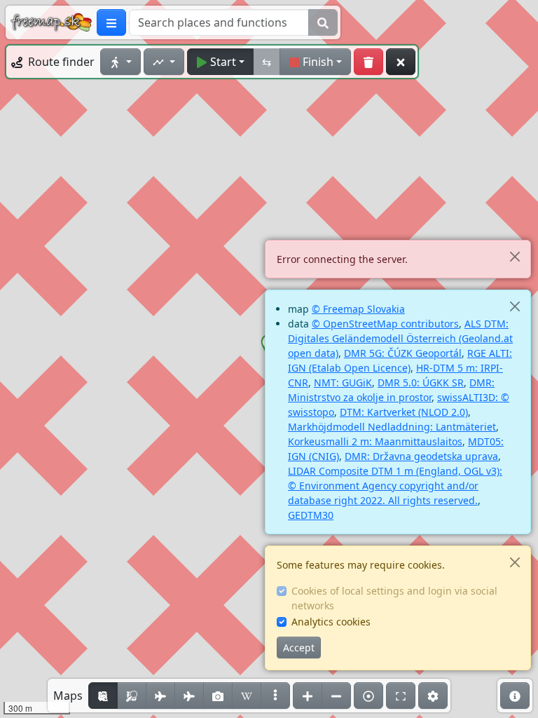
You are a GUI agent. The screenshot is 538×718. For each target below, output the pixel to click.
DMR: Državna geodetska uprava (421, 456)
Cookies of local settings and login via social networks (394, 598)
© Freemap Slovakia (358, 309)
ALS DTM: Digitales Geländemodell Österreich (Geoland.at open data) (400, 338)
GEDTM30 (310, 515)
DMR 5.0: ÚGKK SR (421, 382)
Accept (299, 647)
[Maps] (275, 695)
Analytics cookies (331, 621)
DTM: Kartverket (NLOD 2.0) (404, 412)
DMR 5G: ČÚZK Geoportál (403, 353)
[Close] (514, 256)
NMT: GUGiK (343, 382)
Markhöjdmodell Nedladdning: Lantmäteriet (392, 426)
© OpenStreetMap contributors (385, 323)
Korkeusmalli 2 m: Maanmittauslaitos (375, 441)
